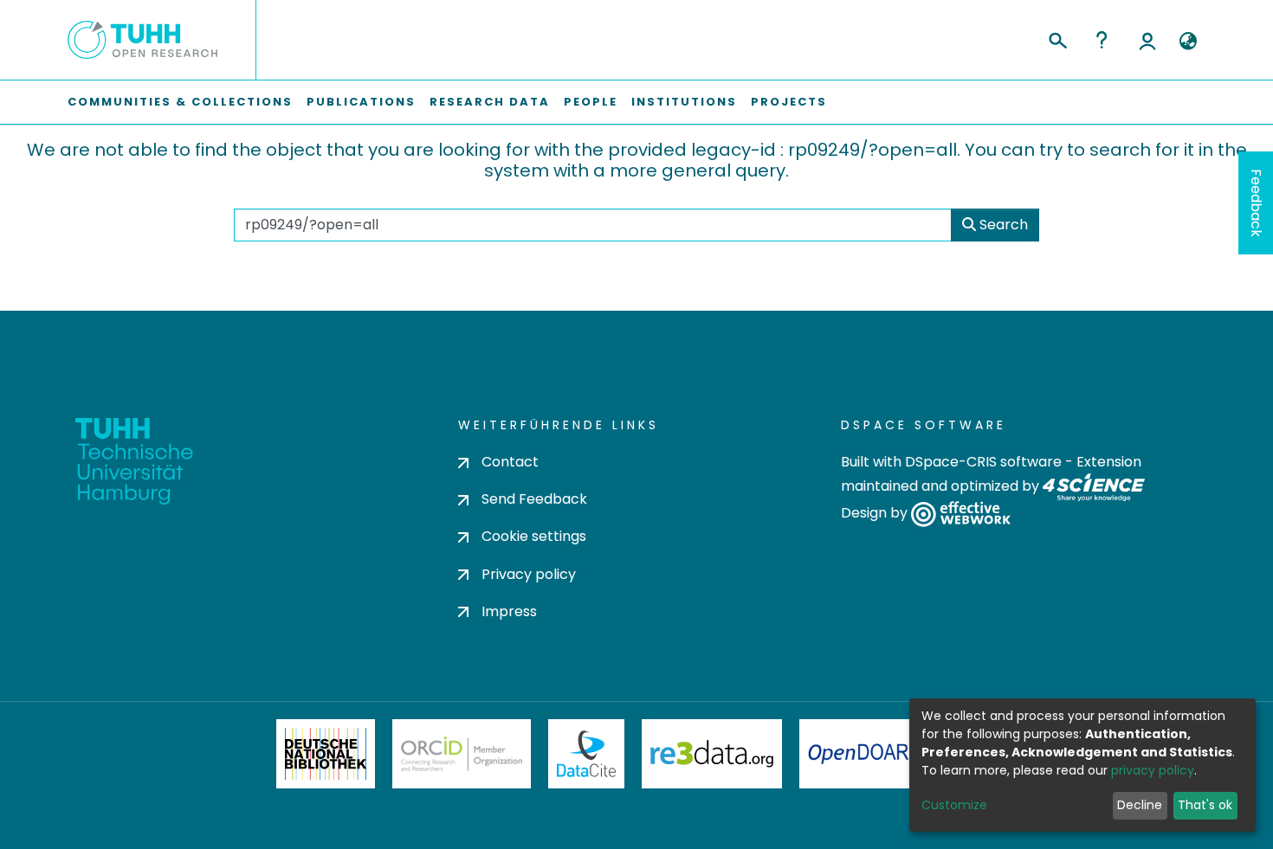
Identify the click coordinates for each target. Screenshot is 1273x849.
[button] (1188, 41)
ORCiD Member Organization (461, 754)
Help (1101, 40)
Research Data (490, 101)
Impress (509, 611)
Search (1002, 225)
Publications (361, 101)
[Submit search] (1057, 38)
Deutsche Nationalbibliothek (325, 754)
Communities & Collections (180, 101)
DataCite (587, 754)
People (590, 101)
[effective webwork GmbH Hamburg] (961, 514)
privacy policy (1152, 770)
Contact (510, 462)
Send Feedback (534, 499)
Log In (1147, 40)
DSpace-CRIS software (983, 462)
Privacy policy (528, 574)
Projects (789, 101)
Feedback (1256, 203)
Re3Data (711, 754)
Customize (954, 805)
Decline (1139, 805)
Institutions (684, 101)
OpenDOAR (858, 754)
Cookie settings (533, 536)
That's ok (1205, 805)
